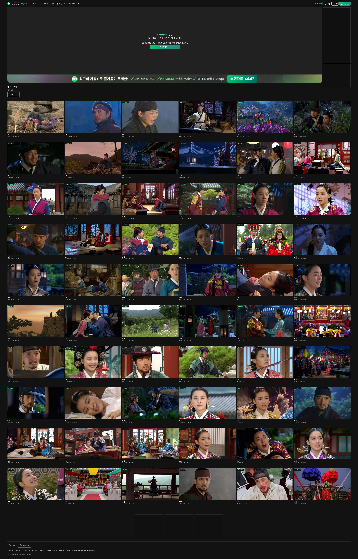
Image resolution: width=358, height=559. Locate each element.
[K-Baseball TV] (317, 3)
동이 (9, 86)
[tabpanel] (179, 304)
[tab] (13, 94)
